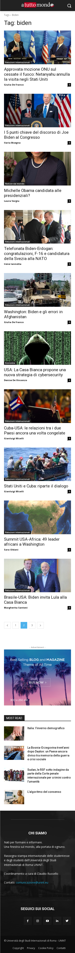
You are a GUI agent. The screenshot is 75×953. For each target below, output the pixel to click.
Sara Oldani (11, 549)
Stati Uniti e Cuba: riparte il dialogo (36, 486)
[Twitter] (67, 921)
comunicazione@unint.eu (32, 882)
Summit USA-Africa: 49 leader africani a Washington (32, 542)
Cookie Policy (45, 948)
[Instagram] (37, 921)
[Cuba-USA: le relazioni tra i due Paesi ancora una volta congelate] (37, 406)
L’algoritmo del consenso (44, 791)
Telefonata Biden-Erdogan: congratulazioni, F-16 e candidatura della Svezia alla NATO (36, 253)
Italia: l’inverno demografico (46, 728)
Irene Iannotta (12, 263)
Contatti (61, 948)
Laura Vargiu (11, 200)
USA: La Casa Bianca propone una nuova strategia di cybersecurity (35, 372)
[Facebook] (28, 921)
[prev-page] (7, 625)
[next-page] (40, 625)
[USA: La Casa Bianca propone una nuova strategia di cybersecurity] (37, 348)
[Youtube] (47, 921)
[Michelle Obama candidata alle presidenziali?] (37, 169)
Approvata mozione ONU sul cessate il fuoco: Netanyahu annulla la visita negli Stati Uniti (37, 74)
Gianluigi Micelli (14, 438)
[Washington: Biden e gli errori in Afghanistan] (37, 290)
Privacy (31, 948)
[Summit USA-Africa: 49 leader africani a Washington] (37, 517)
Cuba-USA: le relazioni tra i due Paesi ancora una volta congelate (34, 430)
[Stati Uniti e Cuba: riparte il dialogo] (37, 464)
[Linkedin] (57, 921)
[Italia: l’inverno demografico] (14, 733)
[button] (69, 5)
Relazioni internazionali (17, 62)
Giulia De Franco (14, 84)
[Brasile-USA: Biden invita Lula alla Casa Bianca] (37, 575)
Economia (10, 363)
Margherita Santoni (16, 607)
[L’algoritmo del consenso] (14, 797)
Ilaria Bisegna (12, 142)
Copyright (18, 948)
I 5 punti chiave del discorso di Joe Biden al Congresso (36, 135)
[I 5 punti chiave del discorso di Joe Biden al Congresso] (37, 110)
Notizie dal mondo (14, 183)
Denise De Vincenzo (15, 380)
